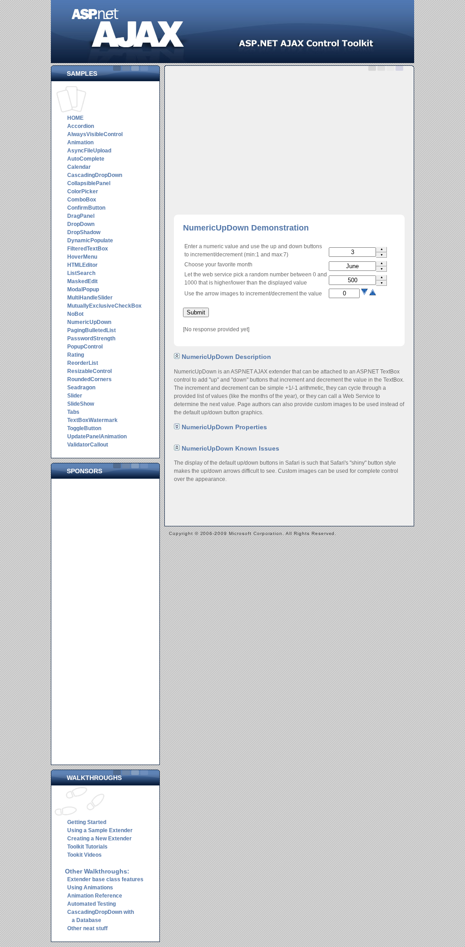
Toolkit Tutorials (87, 847)
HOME (75, 118)
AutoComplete (85, 159)
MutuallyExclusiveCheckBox (104, 306)
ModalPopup (83, 289)
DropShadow (83, 232)
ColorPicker (82, 191)
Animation (80, 142)
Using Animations (90, 887)
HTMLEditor (82, 265)
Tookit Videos (84, 855)
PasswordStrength (91, 338)
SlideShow (80, 404)
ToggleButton (84, 428)
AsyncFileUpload (89, 150)
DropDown (80, 224)
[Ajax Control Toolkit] (232, 61)
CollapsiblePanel (88, 183)
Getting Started (86, 822)
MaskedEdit (82, 281)
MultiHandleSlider (90, 297)
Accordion (80, 126)
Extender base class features (105, 879)
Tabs (73, 412)
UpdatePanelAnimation (97, 436)
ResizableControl (89, 371)
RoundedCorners (89, 379)
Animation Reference (94, 896)
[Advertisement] (107, 619)
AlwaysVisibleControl (95, 134)
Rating (75, 355)
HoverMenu (82, 257)
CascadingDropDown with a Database (99, 916)
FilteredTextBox (87, 248)
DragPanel (80, 216)
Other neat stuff (87, 928)
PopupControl (85, 346)
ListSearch (81, 273)
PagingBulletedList (91, 330)
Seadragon (81, 387)
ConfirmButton (86, 208)
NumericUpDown (89, 322)
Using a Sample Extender (100, 830)
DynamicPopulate (90, 240)
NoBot (75, 314)
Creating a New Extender (99, 838)
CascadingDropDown (94, 175)
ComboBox (81, 199)
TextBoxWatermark (92, 420)
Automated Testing (91, 904)
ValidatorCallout (87, 445)
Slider (74, 396)
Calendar (79, 167)
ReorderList (82, 363)
